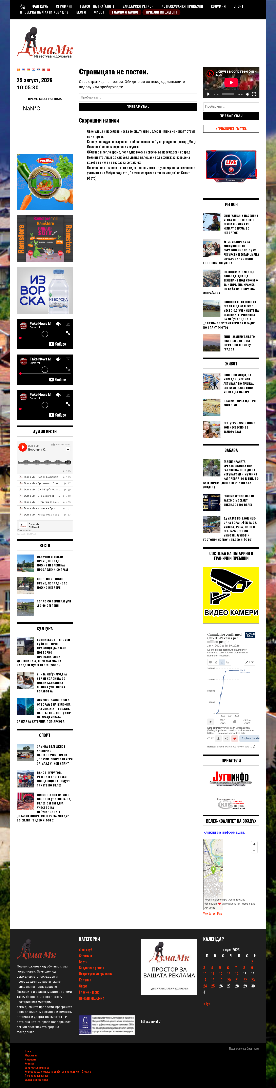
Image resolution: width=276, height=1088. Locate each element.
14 (236, 973)
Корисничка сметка (231, 128)
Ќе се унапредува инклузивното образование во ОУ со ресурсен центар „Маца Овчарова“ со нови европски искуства (141, 144)
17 (204, 979)
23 (253, 979)
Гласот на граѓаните (97, 6)
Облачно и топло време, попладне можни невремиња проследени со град (138, 152)
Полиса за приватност (37, 1075)
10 (204, 973)
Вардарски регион (138, 6)
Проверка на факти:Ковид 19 (44, 12)
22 (245, 979)
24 (205, 986)
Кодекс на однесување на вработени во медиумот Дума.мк (58, 1071)
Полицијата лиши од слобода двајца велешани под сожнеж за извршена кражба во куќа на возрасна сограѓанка (138, 160)
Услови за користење (36, 1079)
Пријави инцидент (161, 12)
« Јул (207, 1003)
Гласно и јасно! (125, 12)
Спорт (239, 6)
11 (212, 973)
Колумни (218, 6)
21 (236, 979)
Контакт (29, 1063)
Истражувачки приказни (182, 6)
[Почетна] (22, 6)
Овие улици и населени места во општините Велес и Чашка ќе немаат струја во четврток (141, 133)
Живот (99, 12)
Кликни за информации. (224, 832)
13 (228, 973)
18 (212, 979)
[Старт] (208, 94)
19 (220, 979)
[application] (231, 82)
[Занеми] (247, 94)
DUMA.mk (31, 534)
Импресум (30, 1059)
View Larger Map (212, 913)
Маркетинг (31, 1055)
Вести (81, 12)
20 (229, 979)
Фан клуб (40, 6)
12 (220, 973)
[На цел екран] (254, 94)
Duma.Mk (21, 534)
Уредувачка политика (37, 1067)
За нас (28, 1051)
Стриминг (64, 6)
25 (213, 986)
